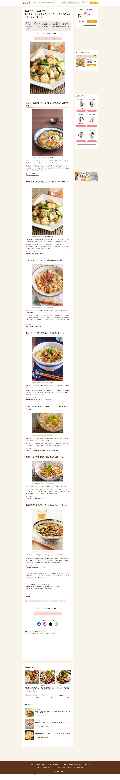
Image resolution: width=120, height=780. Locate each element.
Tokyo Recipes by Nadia (78, 767)
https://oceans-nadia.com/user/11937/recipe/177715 (42, 236)
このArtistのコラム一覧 (90, 25)
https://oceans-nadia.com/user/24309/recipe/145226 (42, 551)
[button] (34, 774)
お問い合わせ (39, 767)
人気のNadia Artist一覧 (87, 146)
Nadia (26, 631)
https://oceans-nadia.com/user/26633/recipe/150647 (42, 157)
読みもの (49, 2)
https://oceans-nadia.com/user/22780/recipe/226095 (42, 382)
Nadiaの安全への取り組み (46, 764)
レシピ (34, 2)
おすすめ (44, 2)
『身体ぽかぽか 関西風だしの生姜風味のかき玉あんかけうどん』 (42, 450)
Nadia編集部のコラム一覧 (39, 631)
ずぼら (39, 2)
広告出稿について (77, 764)
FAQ (62, 764)
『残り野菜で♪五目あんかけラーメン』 (35, 567)
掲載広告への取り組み (68, 764)
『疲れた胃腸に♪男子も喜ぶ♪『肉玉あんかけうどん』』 (39, 399)
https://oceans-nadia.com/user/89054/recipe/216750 (42, 307)
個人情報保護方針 (56, 764)
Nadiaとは (32, 764)
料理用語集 (37, 764)
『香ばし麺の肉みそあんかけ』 (33, 326)
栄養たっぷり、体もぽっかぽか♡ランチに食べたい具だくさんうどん (43, 586)
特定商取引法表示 (46, 767)
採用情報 (58, 767)
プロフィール (81, 21)
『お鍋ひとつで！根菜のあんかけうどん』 (36, 498)
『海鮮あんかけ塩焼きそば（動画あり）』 (36, 253)
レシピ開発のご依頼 (86, 764)
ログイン (86, 2)
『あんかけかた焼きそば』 (32, 175)
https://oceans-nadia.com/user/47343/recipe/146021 (42, 483)
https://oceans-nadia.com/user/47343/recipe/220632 (42, 435)
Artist (53, 2)
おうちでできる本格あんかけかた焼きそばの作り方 (38, 588)
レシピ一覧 (91, 21)
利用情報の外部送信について (67, 767)
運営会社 (53, 767)
